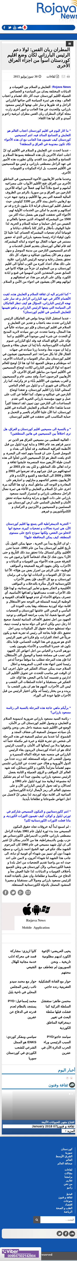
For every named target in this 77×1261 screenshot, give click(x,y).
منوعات (68, 1200)
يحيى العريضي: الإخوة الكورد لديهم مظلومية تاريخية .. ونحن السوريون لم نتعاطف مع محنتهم (54, 961)
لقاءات (51, 76)
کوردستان (66, 1149)
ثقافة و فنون (65, 1197)
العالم (69, 1159)
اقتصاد (68, 1204)
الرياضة (68, 1211)
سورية (68, 1152)
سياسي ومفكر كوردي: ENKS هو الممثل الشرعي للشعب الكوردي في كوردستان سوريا (21, 1047)
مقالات (68, 1173)
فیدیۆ (69, 1193)
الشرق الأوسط (64, 1156)
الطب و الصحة (64, 1208)
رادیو (69, 1187)
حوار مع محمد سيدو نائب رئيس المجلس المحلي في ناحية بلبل (22, 987)
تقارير (69, 1180)
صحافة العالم (64, 1163)
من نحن (68, 1183)
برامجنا (68, 1176)
